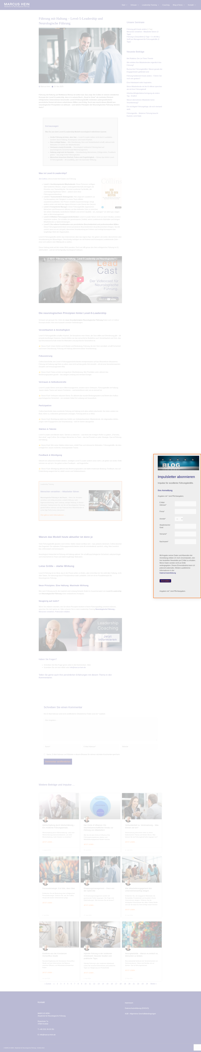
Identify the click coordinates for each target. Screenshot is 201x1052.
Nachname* (164, 541)
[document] (100, 526)
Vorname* (163, 534)
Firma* (162, 511)
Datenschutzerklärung (168, 573)
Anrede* (163, 519)
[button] (198, 457)
